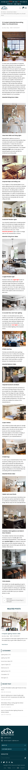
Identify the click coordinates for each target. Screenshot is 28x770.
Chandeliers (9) (5, 674)
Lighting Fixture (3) (5, 671)
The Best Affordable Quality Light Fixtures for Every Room (13, 688)
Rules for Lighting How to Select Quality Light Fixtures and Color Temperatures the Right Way (13, 696)
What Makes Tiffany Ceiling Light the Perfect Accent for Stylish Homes (12, 704)
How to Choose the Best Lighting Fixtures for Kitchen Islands (12, 711)
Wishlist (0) (9, 4)
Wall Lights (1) (4, 678)
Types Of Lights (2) (6, 664)
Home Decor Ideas (11, 12)
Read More (3, 644)
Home (4, 12)
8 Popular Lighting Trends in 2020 (10, 634)
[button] (25, 627)
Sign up (19, 4)
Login (15, 4)
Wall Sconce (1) (5, 668)
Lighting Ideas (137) (6, 654)
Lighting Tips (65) (5, 658)
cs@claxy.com (7, 738)
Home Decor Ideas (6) (6, 661)
